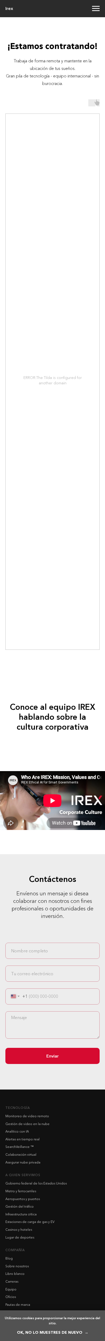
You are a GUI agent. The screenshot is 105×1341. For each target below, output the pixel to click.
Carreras (11, 1281)
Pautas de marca (17, 1305)
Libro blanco (14, 1274)
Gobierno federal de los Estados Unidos (36, 1183)
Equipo (10, 1289)
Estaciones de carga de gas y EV (29, 1222)
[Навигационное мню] (96, 8)
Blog (9, 1258)
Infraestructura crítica (21, 1214)
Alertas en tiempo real (22, 1139)
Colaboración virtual (20, 1154)
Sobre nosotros (17, 1266)
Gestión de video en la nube (27, 1124)
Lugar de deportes (19, 1237)
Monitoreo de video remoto (27, 1116)
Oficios (10, 1297)
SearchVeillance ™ (19, 1147)
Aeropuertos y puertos (22, 1199)
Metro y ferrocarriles (20, 1191)
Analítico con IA (17, 1131)
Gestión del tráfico (19, 1206)
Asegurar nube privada (22, 1162)
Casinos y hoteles (18, 1230)
